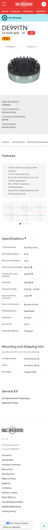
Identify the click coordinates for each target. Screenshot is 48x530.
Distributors (8, 474)
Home (5, 11)
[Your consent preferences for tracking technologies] (44, 526)
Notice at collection (11, 527)
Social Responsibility (12, 501)
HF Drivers (28, 11)
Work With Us (9, 497)
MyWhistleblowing (11, 506)
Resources (7, 469)
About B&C (7, 460)
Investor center (9, 492)
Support (6, 483)
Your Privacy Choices (18, 523)
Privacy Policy (9, 511)
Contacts (7, 488)
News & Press (9, 478)
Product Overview (11, 464)
